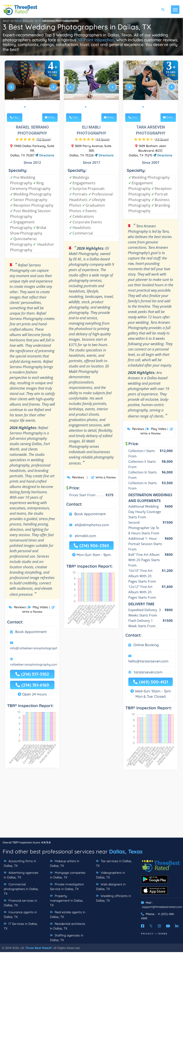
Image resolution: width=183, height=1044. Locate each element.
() (43, 139)
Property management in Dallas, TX (66, 900)
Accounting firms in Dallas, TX (20, 863)
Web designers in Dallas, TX (111, 886)
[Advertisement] (91, 806)
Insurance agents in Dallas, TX (20, 914)
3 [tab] (32, 107)
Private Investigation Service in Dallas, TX (67, 886)
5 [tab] (39, 107)
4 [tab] (35, 107)
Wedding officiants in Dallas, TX (113, 898)
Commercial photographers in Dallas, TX (21, 889)
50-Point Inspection (95, 39)
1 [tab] (24, 107)
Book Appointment (31, 631)
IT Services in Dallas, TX (21, 926)
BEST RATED (11, 21)
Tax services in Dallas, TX (114, 863)
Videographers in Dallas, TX (110, 875)
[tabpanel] (32, 88)
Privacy (147, 933)
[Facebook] (142, 926)
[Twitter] (151, 926)
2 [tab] (28, 107)
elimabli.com (85, 535)
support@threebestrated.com (162, 907)
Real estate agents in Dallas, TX (67, 914)
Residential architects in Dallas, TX (67, 926)
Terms (163, 933)
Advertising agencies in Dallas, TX (21, 875)
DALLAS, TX (30, 21)
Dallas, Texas (126, 851)
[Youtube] (168, 926)
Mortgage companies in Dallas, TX (67, 875)
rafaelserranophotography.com (34, 664)
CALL (15, 117)
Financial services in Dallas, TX (20, 903)
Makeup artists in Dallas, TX (64, 863)
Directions (46, 155)
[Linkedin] (176, 926)
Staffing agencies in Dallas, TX (66, 937)
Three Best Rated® (38, 948)
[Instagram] (159, 926)
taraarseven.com (148, 672)
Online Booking (146, 645)
